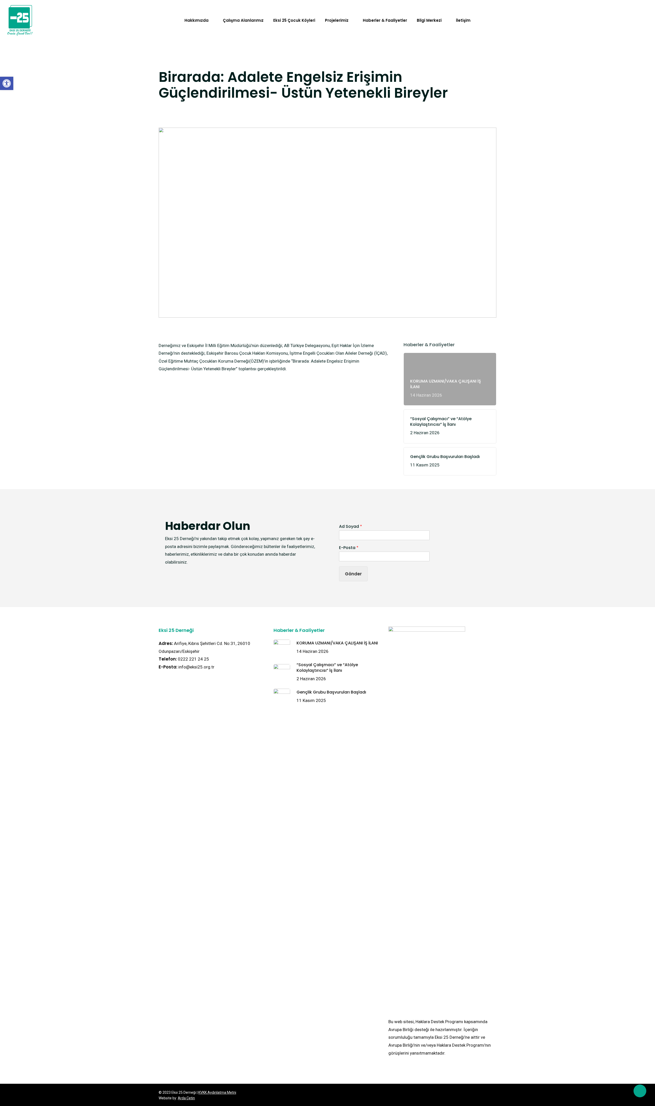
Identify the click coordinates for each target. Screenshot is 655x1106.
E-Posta (348, 548)
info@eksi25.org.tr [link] (196, 666)
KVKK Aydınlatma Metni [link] (217, 1092)
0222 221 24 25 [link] (193, 659)
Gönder (353, 574)
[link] (6, 83)
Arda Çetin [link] (186, 1098)
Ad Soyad (350, 526)
